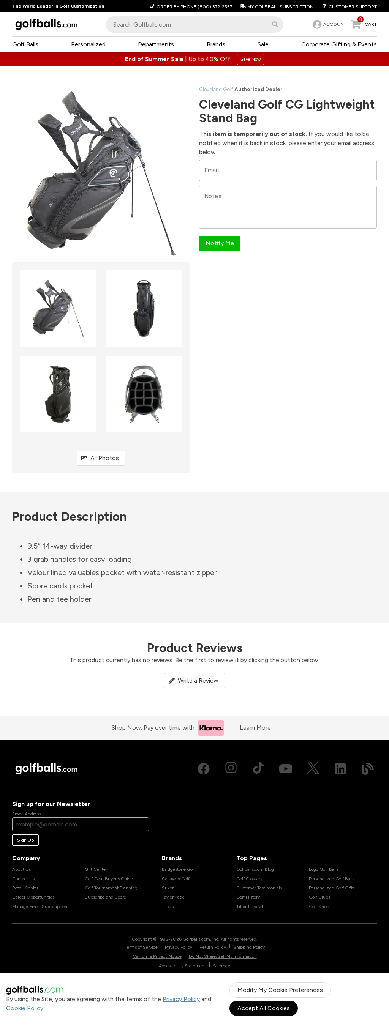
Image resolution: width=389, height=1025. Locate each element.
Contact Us (23, 879)
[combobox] (194, 24)
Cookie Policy (24, 1008)
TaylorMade (173, 897)
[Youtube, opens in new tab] (286, 768)
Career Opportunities (33, 897)
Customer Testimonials (259, 888)
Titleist (168, 906)
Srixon (168, 888)
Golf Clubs (319, 897)
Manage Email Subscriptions (40, 906)
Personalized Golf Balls (331, 879)
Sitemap (221, 965)
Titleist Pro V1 (249, 906)
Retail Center (25, 888)
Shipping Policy (249, 947)
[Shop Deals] (194, 59)
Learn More (255, 727)
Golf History (248, 897)
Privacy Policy (181, 999)
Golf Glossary (249, 879)
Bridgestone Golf (178, 869)
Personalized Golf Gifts (331, 888)
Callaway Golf (176, 879)
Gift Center (96, 869)
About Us (21, 869)
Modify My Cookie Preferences (280, 989)
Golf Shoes (319, 906)
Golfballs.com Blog (255, 869)
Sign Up (25, 840)
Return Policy (212, 947)
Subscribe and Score (105, 897)
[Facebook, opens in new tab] (203, 768)
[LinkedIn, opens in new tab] (340, 768)
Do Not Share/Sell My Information (223, 956)
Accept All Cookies (263, 1008)
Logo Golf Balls (323, 869)
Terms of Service (141, 947)
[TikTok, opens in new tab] (258, 768)
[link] (328, 24)
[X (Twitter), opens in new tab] (313, 768)
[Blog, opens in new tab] (368, 768)
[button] (275, 24)
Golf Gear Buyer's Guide (109, 879)
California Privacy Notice (157, 956)
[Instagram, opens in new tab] (231, 768)
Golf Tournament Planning (111, 888)
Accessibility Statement (182, 965)
